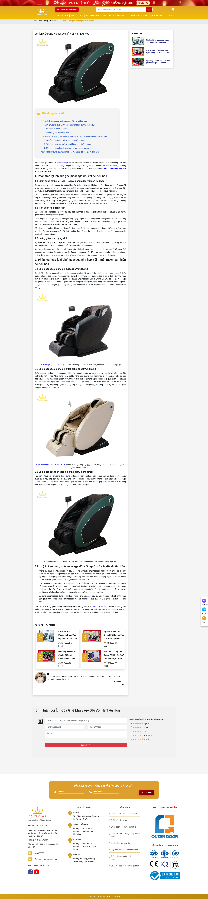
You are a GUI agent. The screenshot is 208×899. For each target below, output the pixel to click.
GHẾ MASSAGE (92, 16)
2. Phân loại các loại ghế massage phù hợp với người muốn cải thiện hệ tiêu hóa (74, 136)
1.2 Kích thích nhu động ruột (55, 129)
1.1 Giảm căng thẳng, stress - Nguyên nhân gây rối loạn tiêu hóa (71, 125)
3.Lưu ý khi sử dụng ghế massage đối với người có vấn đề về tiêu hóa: (70, 152)
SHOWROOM (157, 16)
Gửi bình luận (86, 745)
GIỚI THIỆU (76, 16)
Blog (46, 21)
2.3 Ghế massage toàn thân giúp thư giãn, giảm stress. (67, 148)
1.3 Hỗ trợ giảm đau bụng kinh (56, 132)
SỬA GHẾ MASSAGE (140, 16)
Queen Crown (97, 606)
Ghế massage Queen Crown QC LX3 (54, 364)
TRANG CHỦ (62, 16)
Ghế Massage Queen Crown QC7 (58, 562)
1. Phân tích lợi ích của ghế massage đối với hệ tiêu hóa (64, 121)
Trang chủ (38, 21)
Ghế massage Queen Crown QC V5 (51, 464)
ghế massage (62, 163)
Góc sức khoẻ (55, 21)
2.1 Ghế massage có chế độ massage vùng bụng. (64, 140)
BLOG (169, 16)
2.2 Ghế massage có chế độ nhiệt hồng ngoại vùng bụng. (67, 144)
